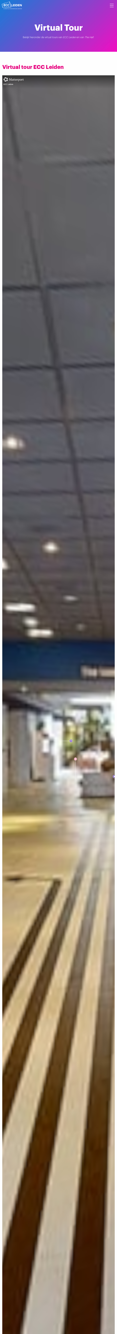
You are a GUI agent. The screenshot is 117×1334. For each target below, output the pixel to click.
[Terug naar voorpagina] (12, 5)
